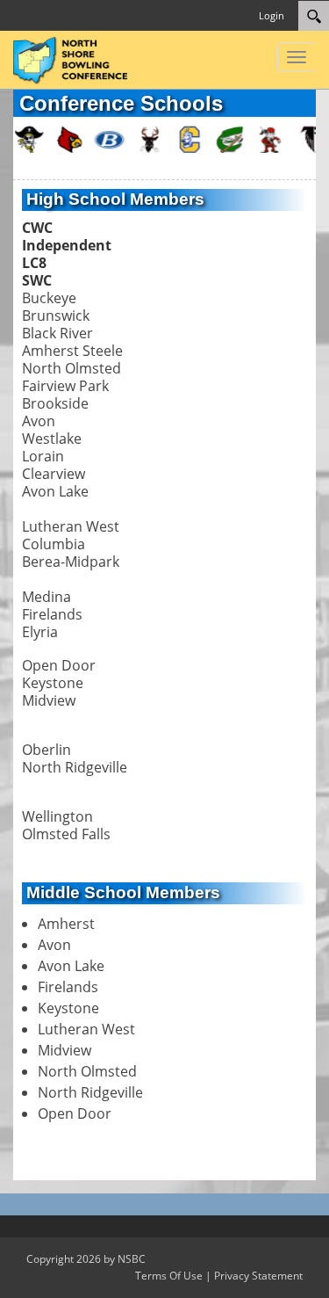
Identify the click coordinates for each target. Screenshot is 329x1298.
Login (271, 15)
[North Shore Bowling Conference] (70, 58)
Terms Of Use (169, 1275)
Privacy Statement (258, 1275)
